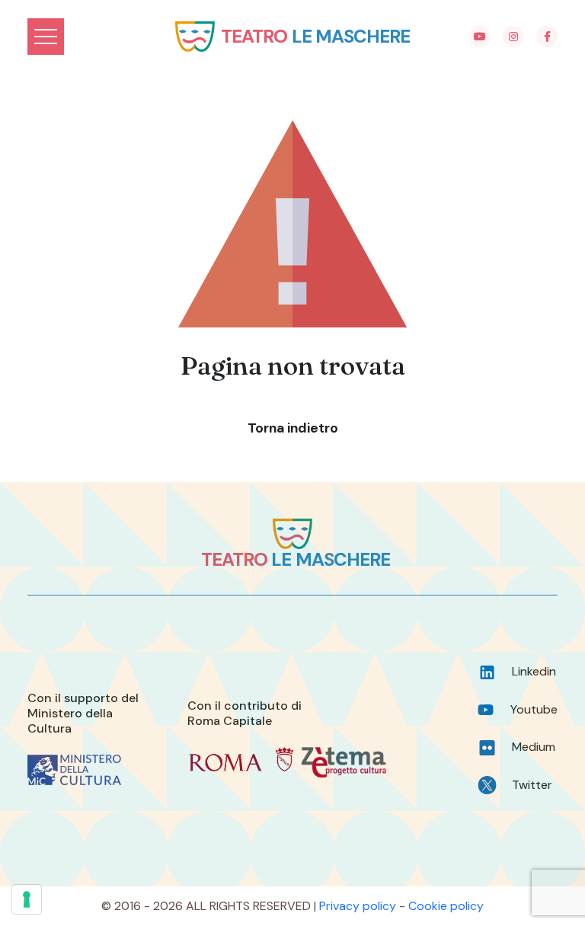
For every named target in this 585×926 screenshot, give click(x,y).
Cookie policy (446, 906)
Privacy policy (357, 906)
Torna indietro (293, 428)
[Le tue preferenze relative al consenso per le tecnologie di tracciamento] (26, 899)
